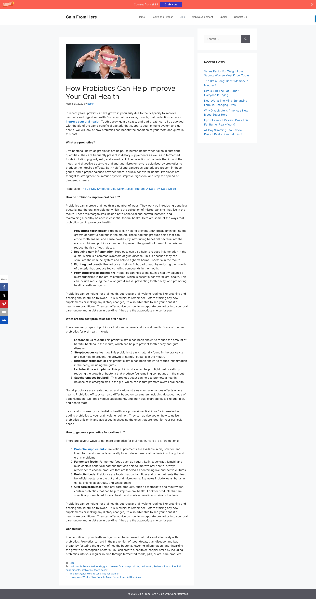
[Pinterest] (4, 304)
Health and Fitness (162, 16)
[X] (4, 295)
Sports (223, 16)
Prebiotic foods (162, 566)
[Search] (245, 39)
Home (141, 16)
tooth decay (100, 570)
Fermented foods (92, 566)
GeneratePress (179, 593)
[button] (158, 4)
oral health (146, 566)
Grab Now (171, 4)
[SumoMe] (4, 320)
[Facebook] (4, 287)
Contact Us (240, 16)
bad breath (76, 566)
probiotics (87, 570)
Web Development (202, 16)
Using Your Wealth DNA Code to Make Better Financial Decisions (105, 577)
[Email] (4, 312)
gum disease (110, 566)
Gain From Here (81, 16)
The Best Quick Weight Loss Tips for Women (94, 573)
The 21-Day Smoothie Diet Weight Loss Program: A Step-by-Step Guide (128, 188)
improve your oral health (83, 121)
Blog (182, 16)
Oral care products (129, 566)
